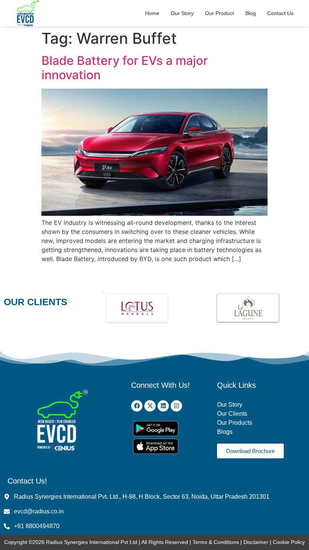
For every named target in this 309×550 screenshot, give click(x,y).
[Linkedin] (163, 406)
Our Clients (232, 413)
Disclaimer (256, 542)
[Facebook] (136, 406)
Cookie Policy (289, 542)
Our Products (234, 422)
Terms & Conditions (216, 542)
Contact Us (280, 13)
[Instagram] (176, 406)
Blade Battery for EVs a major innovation (124, 67)
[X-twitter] (150, 406)
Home (152, 13)
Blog (250, 13)
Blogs (225, 432)
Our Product (219, 13)
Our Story (182, 13)
